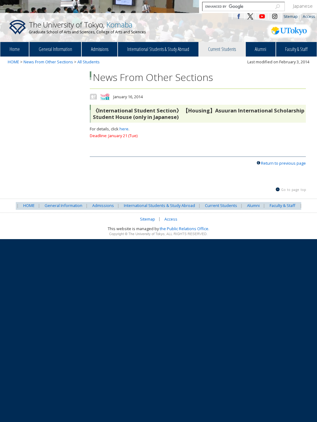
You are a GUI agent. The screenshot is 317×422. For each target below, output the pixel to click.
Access (309, 16)
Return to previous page (283, 163)
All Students (88, 62)
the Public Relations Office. (184, 228)
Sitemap (291, 16)
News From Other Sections (48, 62)
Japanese (303, 6)
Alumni (260, 49)
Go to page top (293, 190)
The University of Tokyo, (87, 27)
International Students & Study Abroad (158, 49)
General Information (55, 49)
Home (15, 49)
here (123, 129)
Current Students (222, 49)
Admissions (99, 49)
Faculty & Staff (296, 49)
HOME (13, 62)
